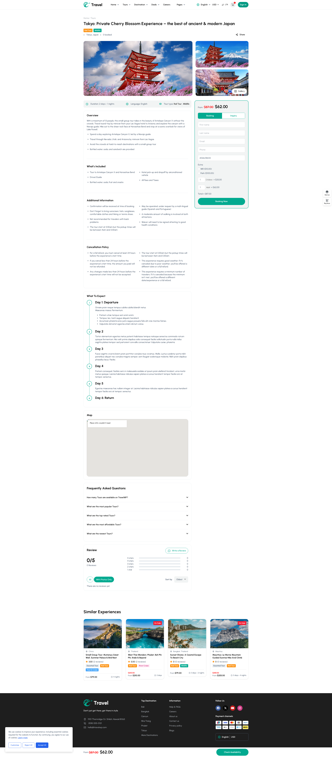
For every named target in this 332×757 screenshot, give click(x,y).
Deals (154, 4)
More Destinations (149, 735)
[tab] (210, 116)
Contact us (174, 721)
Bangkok (145, 711)
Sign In (243, 4)
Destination (139, 4)
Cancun (144, 716)
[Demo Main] (93, 4)
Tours (125, 4)
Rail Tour (88, 30)
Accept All (42, 745)
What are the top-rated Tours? (101, 515)
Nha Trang (146, 721)
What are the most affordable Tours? (104, 524)
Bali (142, 707)
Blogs (171, 730)
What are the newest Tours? (100, 533)
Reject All (28, 745)
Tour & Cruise (92, 670)
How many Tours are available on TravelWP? (107, 497)
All (90, 579)
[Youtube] (232, 708)
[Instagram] (240, 708)
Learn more (22, 737)
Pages (179, 4)
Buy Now (327, 203)
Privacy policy (175, 725)
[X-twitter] (225, 708)
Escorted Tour (92, 666)
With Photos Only (104, 579)
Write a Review (179, 550)
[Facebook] (218, 708)
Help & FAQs (175, 707)
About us (173, 716)
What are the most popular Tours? (103, 506)
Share (242, 34)
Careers (166, 4)
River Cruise (144, 666)
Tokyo (144, 730)
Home (113, 4)
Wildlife (98, 30)
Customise (15, 745)
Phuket (144, 725)
